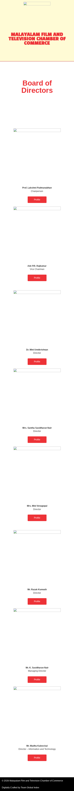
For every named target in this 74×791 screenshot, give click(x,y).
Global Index (33, 787)
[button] (37, 54)
